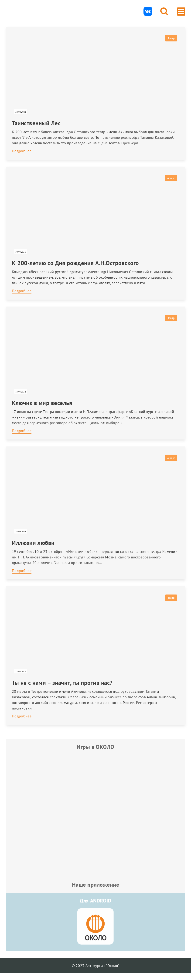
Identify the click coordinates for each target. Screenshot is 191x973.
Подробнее (21, 151)
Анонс (170, 178)
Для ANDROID (95, 900)
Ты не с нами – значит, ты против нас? (62, 682)
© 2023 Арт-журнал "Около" (95, 965)
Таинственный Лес (36, 123)
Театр (171, 38)
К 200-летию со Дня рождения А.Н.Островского (75, 263)
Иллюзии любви (33, 542)
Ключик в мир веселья (42, 402)
